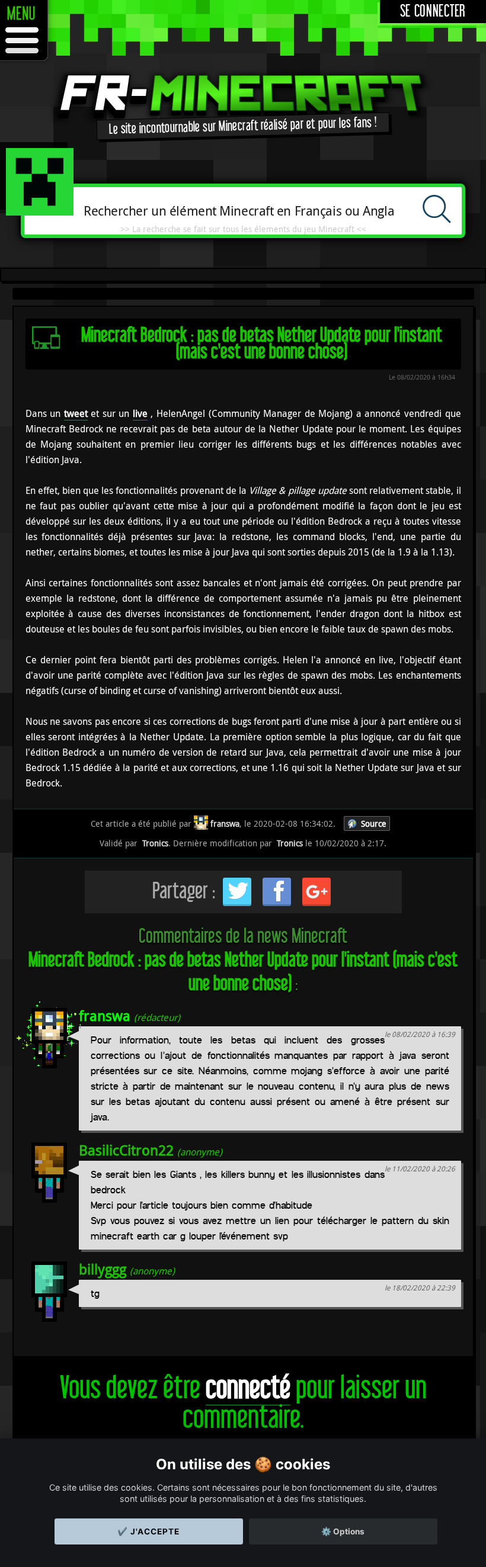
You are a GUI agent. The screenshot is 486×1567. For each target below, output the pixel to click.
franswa (104, 1015)
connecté (248, 1388)
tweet (76, 413)
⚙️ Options (342, 1531)
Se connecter (433, 11)
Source (373, 823)
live (140, 413)
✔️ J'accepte (148, 1531)
